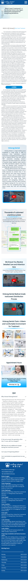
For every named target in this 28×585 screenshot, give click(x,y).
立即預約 (14, 87)
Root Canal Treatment (20, 28)
